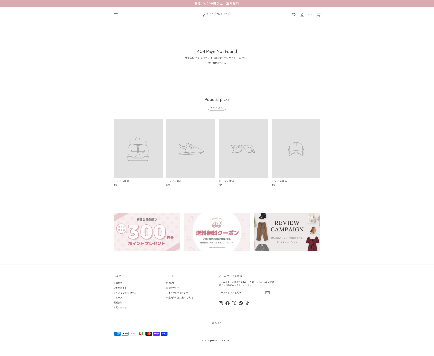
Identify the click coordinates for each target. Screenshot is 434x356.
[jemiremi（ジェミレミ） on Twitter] (234, 303)
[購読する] (267, 293)
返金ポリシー (173, 287)
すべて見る (217, 107)
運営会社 (118, 302)
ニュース (118, 297)
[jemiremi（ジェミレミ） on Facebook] (227, 303)
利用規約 (170, 282)
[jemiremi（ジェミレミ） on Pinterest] (241, 303)
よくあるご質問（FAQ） (125, 292)
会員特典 (118, 282)
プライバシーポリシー (177, 292)
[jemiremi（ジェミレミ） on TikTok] (247, 303)
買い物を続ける (217, 63)
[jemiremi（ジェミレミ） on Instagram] (221, 303)
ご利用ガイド (120, 287)
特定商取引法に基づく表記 (179, 297)
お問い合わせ (120, 307)
